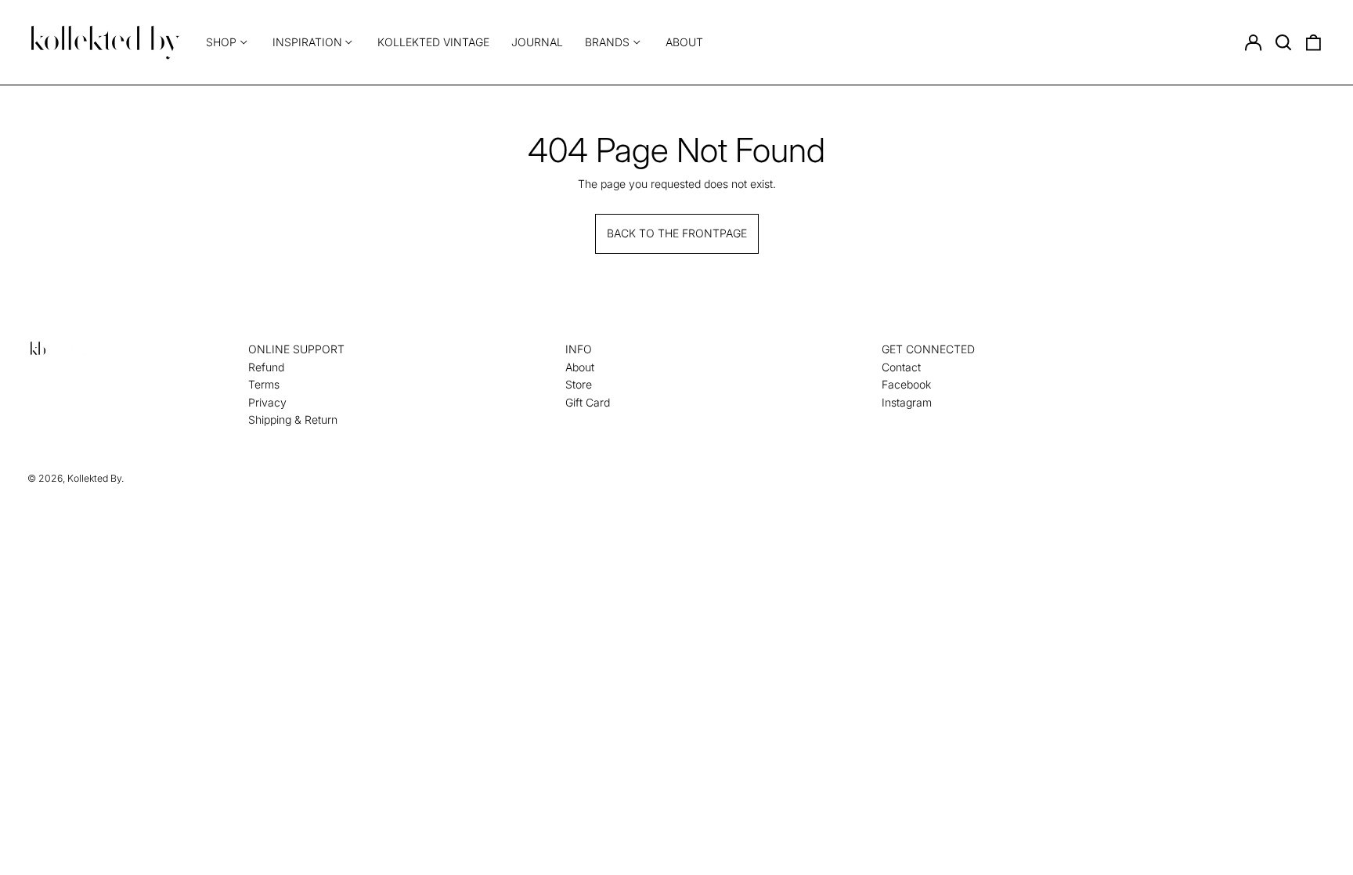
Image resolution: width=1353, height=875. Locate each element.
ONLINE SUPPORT (296, 349)
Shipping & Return (292, 419)
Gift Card (587, 402)
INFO (578, 349)
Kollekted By (94, 478)
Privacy (267, 402)
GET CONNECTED (928, 349)
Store (578, 384)
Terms (264, 384)
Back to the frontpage (677, 233)
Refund (266, 367)
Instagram (907, 402)
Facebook (906, 384)
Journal (537, 42)
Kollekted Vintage (433, 42)
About (684, 42)
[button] (1283, 42)
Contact (901, 367)
